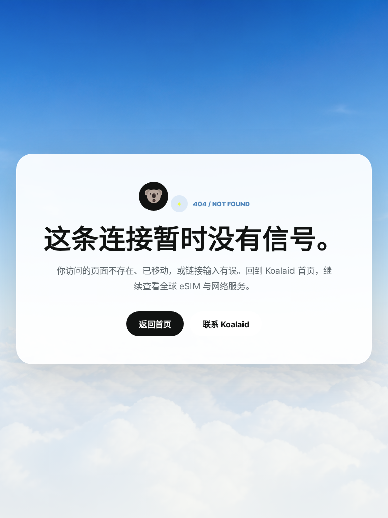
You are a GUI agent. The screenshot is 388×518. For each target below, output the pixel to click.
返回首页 (155, 324)
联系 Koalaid (226, 324)
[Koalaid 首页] (153, 196)
